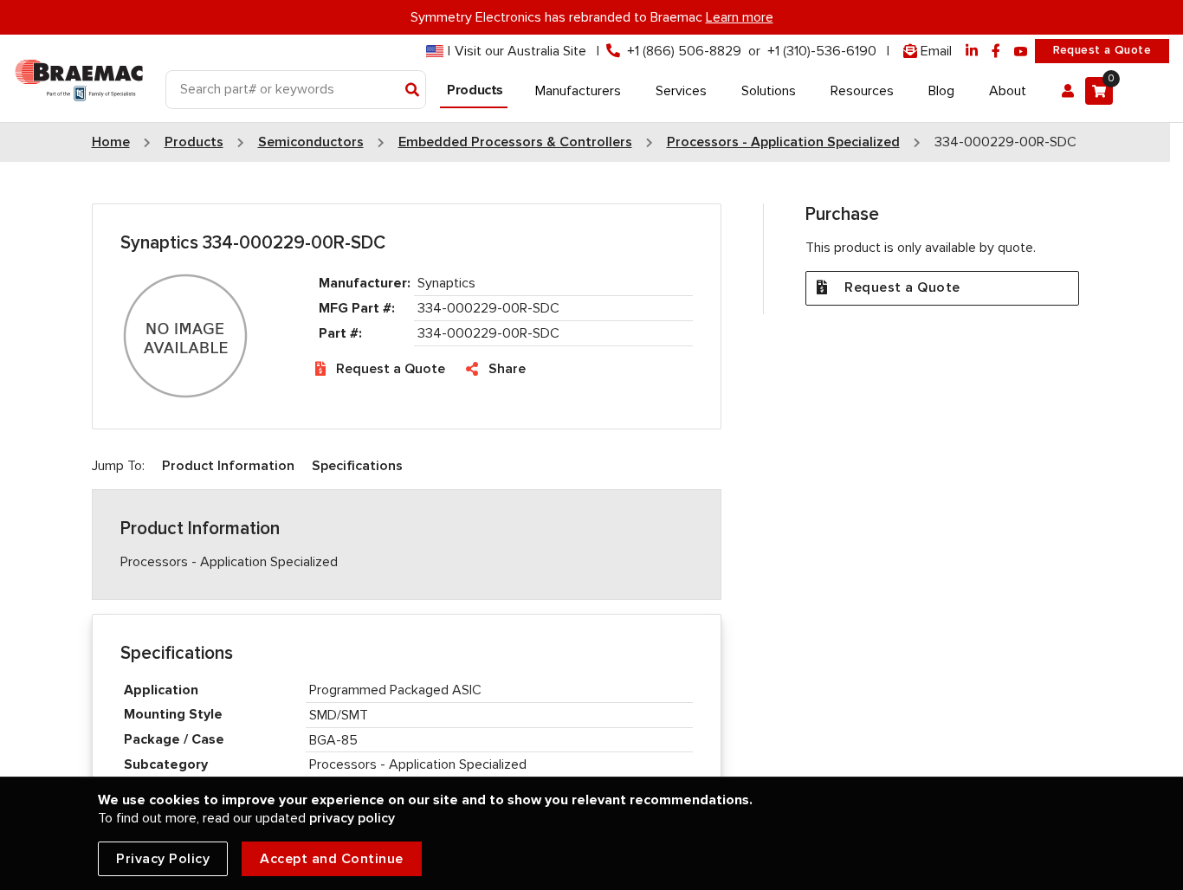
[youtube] (1021, 51)
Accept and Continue (332, 859)
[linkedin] (972, 51)
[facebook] (996, 51)
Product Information (228, 466)
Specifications (357, 466)
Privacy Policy (163, 859)
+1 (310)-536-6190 (821, 51)
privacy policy (352, 818)
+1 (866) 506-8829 (684, 51)
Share (507, 369)
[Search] (412, 91)
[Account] (1068, 91)
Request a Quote (1102, 50)
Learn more (739, 17)
